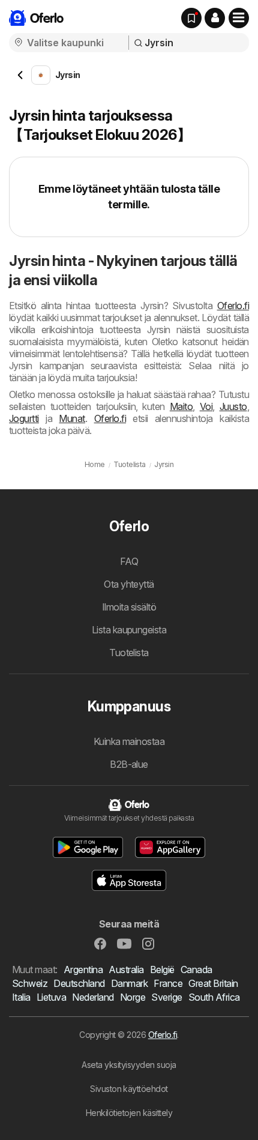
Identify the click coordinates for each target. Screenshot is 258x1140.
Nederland (92, 997)
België (162, 970)
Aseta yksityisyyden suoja (129, 1065)
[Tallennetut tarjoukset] (191, 18)
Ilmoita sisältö (129, 607)
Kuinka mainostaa (129, 741)
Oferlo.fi (233, 306)
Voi (206, 406)
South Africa (214, 997)
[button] (215, 18)
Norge (132, 997)
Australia (126, 970)
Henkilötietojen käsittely (129, 1113)
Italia (21, 997)
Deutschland (78, 983)
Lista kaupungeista (129, 630)
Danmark (129, 983)
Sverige (166, 997)
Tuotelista (129, 653)
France (168, 983)
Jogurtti (24, 418)
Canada (196, 970)
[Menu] (239, 18)
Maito (181, 406)
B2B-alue (129, 764)
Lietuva (51, 997)
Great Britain (213, 983)
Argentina (83, 970)
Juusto (233, 406)
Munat (72, 418)
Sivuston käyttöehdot (129, 1089)
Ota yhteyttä (129, 584)
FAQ (129, 561)
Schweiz (29, 983)
